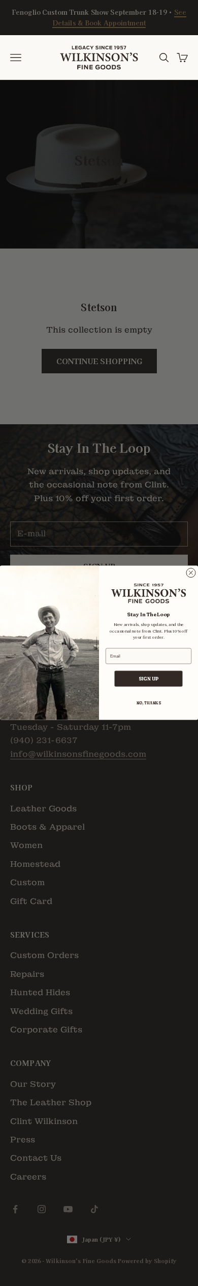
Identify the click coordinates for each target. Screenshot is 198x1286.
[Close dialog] (190, 573)
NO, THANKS (149, 703)
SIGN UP (149, 679)
